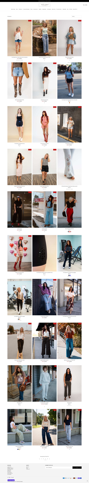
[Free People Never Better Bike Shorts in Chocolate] (69, 80)
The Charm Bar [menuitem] (58, 9)
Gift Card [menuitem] (70, 9)
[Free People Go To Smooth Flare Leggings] (69, 253)
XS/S (68, 276)
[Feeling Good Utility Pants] (19, 427)
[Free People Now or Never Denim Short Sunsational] (19, 38)
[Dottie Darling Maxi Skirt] (44, 80)
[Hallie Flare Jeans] (19, 383)
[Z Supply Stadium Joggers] (44, 383)
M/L (69, 276)
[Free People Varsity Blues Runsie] (19, 124)
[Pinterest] (11, 477)
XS (44, 102)
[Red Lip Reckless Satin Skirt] (69, 209)
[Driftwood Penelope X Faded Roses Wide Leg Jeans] (69, 167)
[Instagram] (9, 477)
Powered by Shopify (19, 481)
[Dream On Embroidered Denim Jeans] (44, 38)
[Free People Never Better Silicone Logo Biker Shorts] (44, 253)
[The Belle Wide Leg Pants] (44, 297)
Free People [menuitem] (49, 9)
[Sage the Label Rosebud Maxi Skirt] (19, 167)
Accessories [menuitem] (35, 9)
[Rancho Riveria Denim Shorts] (19, 80)
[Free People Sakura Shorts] (69, 124)
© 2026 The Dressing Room (11, 481)
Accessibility (9, 474)
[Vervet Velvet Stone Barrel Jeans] (19, 341)
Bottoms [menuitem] (20, 9)
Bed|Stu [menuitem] (40, 9)
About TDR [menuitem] (74, 9)
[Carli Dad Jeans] (69, 383)
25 (69, 449)
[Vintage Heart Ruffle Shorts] (19, 253)
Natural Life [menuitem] (53, 9)
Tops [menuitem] (17, 9)
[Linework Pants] (19, 209)
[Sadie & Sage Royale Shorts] (44, 167)
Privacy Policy (9, 472)
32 (44, 449)
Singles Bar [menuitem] (64, 9)
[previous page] (39, 459)
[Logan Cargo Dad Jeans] (69, 427)
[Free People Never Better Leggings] (19, 297)
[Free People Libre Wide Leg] (44, 427)
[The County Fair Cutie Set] (44, 124)
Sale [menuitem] (67, 9)
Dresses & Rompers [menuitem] (26, 9)
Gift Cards (9, 471)
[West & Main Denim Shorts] (69, 38)
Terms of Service (10, 473)
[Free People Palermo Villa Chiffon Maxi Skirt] (69, 297)
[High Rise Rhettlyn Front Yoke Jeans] (69, 341)
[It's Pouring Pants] (44, 209)
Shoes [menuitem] (32, 9)
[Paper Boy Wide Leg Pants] (44, 341)
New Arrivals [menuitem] (13, 9)
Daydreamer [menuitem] (44, 9)
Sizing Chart (9, 470)
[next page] (49, 459)
